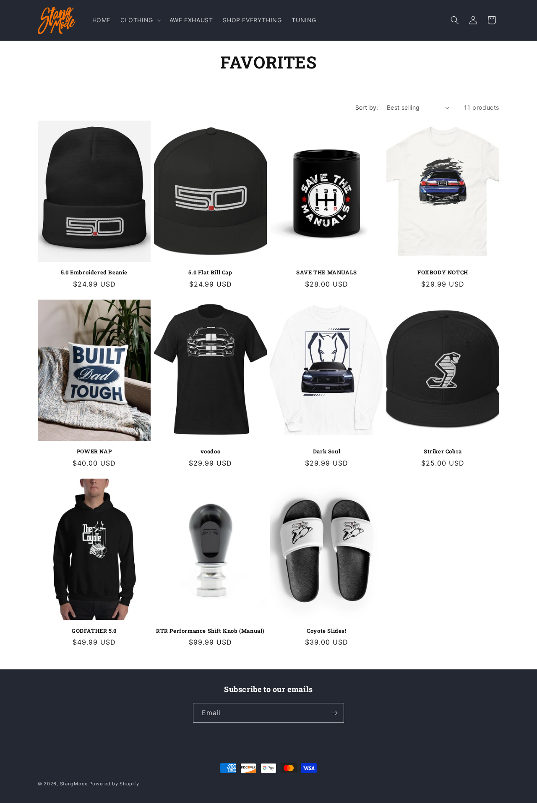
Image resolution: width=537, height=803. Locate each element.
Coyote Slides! (326, 631)
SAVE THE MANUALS (326, 272)
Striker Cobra (443, 451)
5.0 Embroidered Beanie (94, 272)
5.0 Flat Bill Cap (210, 272)
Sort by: (366, 107)
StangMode (74, 784)
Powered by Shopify (114, 784)
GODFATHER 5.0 (94, 631)
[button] (139, 20)
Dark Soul (326, 451)
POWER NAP (94, 451)
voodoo (211, 451)
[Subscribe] (334, 713)
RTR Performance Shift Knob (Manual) (210, 631)
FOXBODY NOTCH (442, 272)
